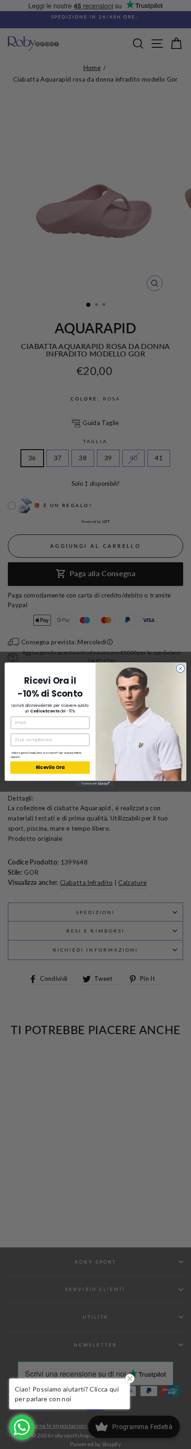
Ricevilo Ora (50, 767)
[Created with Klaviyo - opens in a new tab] (95, 784)
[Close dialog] (180, 668)
